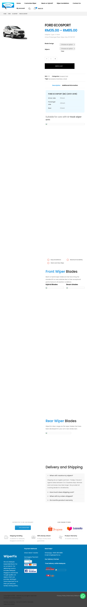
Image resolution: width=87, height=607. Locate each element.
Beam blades (72, 284)
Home (19, 3)
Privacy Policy (61, 596)
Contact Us (77, 3)
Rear (60, 79)
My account (21, 8)
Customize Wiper (30, 3)
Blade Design (49, 43)
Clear (62, 51)
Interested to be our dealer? (22, 522)
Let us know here (24, 528)
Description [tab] (56, 85)
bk (49, 79)
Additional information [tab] (70, 85)
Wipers (47, 49)
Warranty (70, 596)
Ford (9, 13)
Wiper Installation (63, 3)
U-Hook (65, 79)
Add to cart (59, 66)
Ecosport (15, 13)
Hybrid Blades (52, 284)
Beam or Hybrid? (47, 3)
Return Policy (79, 596)
